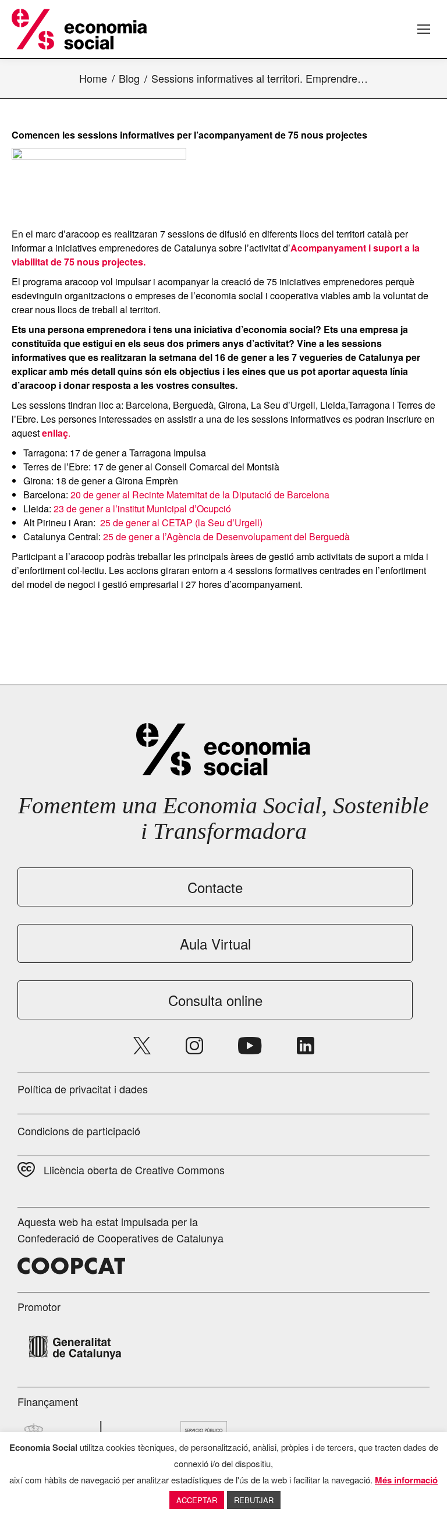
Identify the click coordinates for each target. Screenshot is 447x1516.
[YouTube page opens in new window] (250, 1045)
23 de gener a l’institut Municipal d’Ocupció (142, 508)
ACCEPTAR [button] (196, 1500)
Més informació (406, 1480)
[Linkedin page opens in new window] (305, 1045)
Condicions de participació (78, 1130)
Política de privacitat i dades (82, 1088)
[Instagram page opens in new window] (194, 1045)
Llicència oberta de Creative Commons (134, 1169)
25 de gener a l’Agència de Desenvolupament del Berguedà (226, 536)
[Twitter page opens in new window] (142, 1045)
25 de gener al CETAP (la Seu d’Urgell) (180, 522)
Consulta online (215, 1000)
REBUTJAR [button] (254, 1500)
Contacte (215, 887)
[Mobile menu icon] (423, 29)
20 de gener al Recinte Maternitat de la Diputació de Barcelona (199, 494)
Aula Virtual (215, 943)
